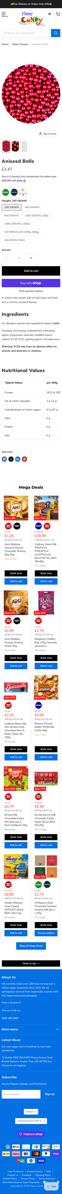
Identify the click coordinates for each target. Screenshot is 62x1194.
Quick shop (16, 573)
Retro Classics (20, 44)
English (29, 1111)
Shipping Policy (43, 1175)
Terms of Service (47, 1178)
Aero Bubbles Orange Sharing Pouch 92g (13, 642)
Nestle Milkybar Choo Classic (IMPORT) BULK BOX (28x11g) (14, 908)
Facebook (27, 1175)
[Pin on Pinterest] (24, 459)
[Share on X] (11, 459)
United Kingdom (29, 1120)
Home (5, 44)
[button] (50, 13)
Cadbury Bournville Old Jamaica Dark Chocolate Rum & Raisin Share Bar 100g (15, 730)
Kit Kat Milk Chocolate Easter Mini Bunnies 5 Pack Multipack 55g (15, 820)
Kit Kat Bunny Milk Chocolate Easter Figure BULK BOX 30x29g (45, 820)
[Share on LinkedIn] (17, 459)
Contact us (12, 1175)
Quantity (6, 250)
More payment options (31, 291)
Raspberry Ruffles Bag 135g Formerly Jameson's (46, 642)
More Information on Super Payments (20, 1182)
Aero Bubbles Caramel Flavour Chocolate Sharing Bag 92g (15, 549)
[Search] (55, 33)
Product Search (35, 1171)
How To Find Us (15, 1171)
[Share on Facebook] (4, 459)
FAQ (48, 1171)
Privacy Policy (28, 1178)
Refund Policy (10, 1178)
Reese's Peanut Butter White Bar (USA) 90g (44, 727)
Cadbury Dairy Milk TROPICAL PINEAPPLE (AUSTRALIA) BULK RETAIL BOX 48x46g (46, 553)
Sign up (50, 1094)
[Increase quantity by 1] (31, 258)
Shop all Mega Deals (31, 945)
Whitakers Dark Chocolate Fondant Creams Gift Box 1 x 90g (45, 908)
